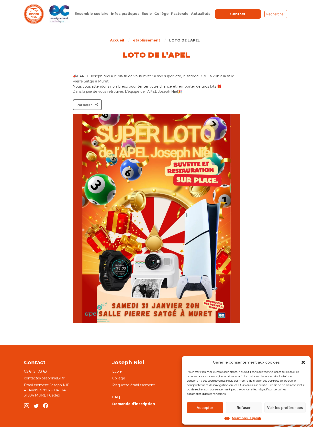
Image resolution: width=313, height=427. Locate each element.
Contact (238, 14)
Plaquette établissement (133, 385)
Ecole (147, 13)
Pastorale (180, 13)
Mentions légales (246, 418)
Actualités (200, 13)
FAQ (116, 397)
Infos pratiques (125, 13)
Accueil (117, 40)
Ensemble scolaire (92, 13)
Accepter (205, 407)
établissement (146, 40)
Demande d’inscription (133, 404)
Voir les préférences (285, 407)
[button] (303, 362)
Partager (84, 105)
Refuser (244, 407)
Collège (161, 13)
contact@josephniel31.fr (44, 378)
